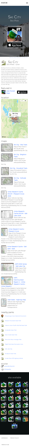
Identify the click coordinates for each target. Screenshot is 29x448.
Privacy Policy (14, 438)
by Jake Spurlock (15, 57)
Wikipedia (7, 369)
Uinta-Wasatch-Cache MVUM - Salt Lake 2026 (20, 213)
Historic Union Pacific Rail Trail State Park (16, 325)
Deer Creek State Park (11, 334)
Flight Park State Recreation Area (14, 344)
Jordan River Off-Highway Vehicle (14, 358)
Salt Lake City (8, 349)
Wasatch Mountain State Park (13, 320)
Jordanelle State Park (10, 330)
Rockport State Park (10, 353)
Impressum (4, 438)
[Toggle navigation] (27, 3)
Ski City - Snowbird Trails (18, 168)
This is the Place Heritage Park (13, 339)
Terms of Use (5, 444)
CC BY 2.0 (24, 57)
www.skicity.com (9, 366)
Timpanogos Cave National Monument (15, 316)
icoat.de (4, 3)
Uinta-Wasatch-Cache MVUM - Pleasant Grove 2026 (16, 194)
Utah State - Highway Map (16, 300)
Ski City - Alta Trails (20, 145)
